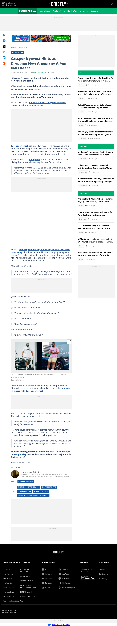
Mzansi (68, 413)
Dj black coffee (24, 491)
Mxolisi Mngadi (38, 72)
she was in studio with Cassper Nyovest (40, 389)
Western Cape (59, 11)
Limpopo (84, 11)
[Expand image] (69, 341)
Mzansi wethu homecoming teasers (33, 495)
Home (13, 47)
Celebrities (82, 139)
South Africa (27, 10)
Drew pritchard (49, 487)
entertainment (27, 385)
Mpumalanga (44, 11)
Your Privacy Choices (61, 624)
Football (81, 85)
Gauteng (94, 11)
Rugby (81, 125)
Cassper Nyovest (19, 146)
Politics (81, 246)
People (81, 206)
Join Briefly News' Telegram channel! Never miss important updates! (38, 104)
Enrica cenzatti (41, 491)
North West (72, 11)
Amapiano (34, 159)
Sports (81, 112)
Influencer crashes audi (28, 487)
